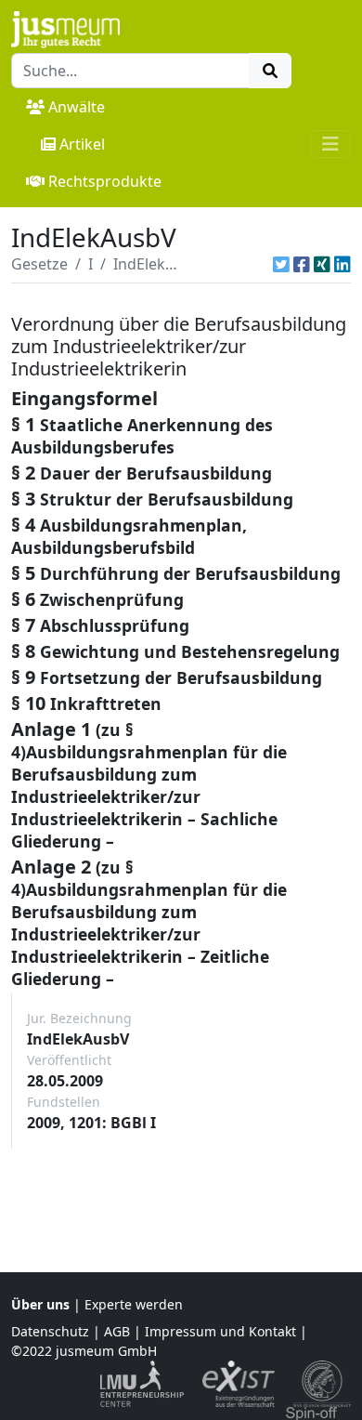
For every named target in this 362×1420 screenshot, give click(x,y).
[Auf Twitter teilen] (281, 264)
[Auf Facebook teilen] (301, 264)
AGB (117, 1331)
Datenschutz (50, 1331)
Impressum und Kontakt (220, 1331)
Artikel (82, 144)
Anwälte (76, 107)
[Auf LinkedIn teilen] (342, 264)
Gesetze (39, 264)
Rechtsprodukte (105, 181)
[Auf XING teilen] (322, 264)
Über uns (40, 1304)
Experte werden (133, 1304)
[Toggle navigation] (330, 144)
